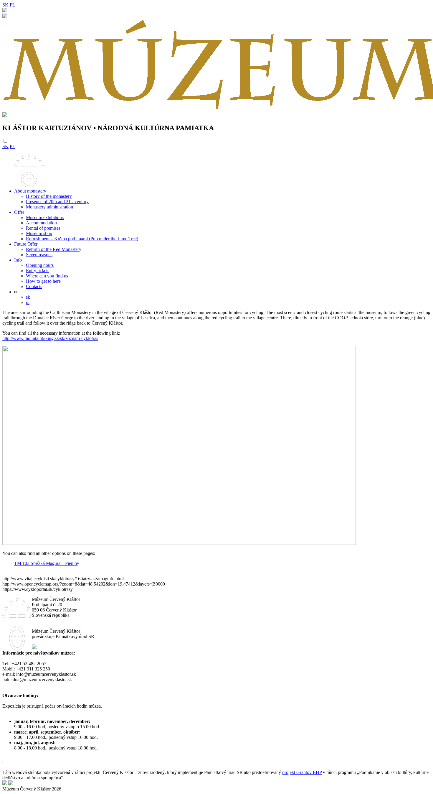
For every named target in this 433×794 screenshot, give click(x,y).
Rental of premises (43, 228)
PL (12, 4)
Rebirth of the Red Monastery (53, 249)
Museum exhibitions (45, 217)
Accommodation (41, 222)
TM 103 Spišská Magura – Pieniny (46, 563)
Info (18, 259)
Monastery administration (49, 206)
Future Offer (25, 243)
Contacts (34, 286)
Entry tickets (37, 270)
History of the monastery (49, 196)
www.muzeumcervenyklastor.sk (34, 690)
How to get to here (43, 281)
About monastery (30, 190)
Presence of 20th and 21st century (57, 201)
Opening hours (40, 265)
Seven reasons (39, 254)
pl (27, 302)
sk (28, 297)
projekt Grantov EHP (302, 772)
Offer (19, 212)
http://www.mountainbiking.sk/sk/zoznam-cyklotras (50, 338)
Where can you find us (47, 275)
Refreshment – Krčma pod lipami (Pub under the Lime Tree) (82, 238)
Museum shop (39, 233)
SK (5, 4)
